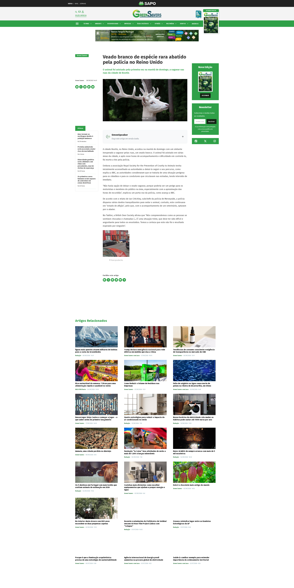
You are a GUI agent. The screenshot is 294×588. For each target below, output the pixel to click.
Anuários (195, 24)
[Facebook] (77, 87)
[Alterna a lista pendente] (91, 23)
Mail (76, 3)
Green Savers (82, 56)
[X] (81, 87)
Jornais (83, 3)
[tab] (80, 128)
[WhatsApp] (89, 87)
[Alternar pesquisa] (76, 12)
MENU (70, 3)
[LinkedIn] (85, 87)
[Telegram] (124, 280)
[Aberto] (77, 23)
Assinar (205, 95)
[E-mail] (93, 87)
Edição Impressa (80, 15)
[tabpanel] (87, 161)
